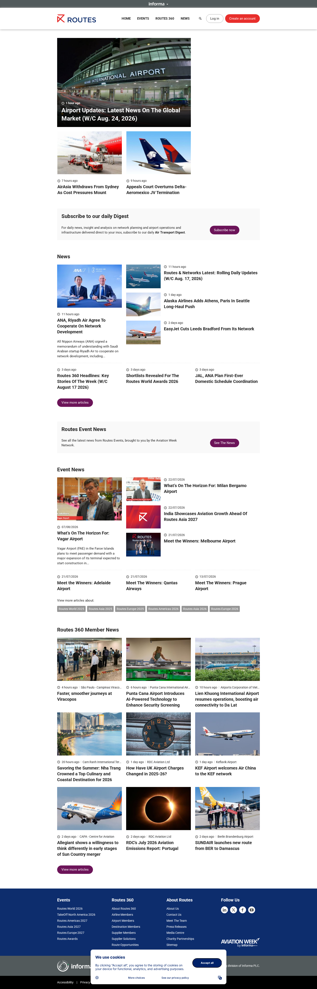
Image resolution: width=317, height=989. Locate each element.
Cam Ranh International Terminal (105, 762)
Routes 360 (164, 18)
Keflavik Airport (226, 762)
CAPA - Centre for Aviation (97, 836)
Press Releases (176, 926)
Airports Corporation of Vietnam (242, 687)
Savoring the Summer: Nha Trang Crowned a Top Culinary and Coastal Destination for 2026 (89, 773)
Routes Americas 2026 (163, 609)
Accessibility (65, 982)
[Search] (200, 18)
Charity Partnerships (180, 938)
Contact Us (173, 914)
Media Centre (175, 932)
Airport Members (123, 920)
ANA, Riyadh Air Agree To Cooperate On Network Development (81, 326)
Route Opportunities (125, 945)
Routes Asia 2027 (69, 926)
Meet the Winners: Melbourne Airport (199, 541)
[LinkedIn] (224, 909)
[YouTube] (251, 909)
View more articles (75, 402)
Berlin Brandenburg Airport (235, 836)
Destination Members (126, 926)
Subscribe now (224, 230)
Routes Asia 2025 (100, 609)
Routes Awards (67, 938)
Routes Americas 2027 (72, 920)
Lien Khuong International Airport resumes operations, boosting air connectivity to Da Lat (227, 699)
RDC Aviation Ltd (158, 762)
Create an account (242, 18)
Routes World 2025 (71, 609)
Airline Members (122, 914)
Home (126, 18)
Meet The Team (176, 920)
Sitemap (171, 945)
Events (143, 18)
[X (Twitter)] (233, 909)
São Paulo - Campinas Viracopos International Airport (116, 687)
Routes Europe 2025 (130, 609)
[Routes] (76, 18)
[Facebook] (242, 909)
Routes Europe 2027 (70, 932)
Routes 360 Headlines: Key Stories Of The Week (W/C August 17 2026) (83, 381)
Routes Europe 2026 (224, 609)
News (185, 18)
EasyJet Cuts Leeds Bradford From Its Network (209, 328)
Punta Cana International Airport (172, 687)
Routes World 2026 (70, 908)
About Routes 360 (124, 908)
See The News (224, 443)
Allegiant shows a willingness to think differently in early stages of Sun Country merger (87, 848)
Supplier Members (124, 932)
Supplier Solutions (124, 938)
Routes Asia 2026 (195, 609)
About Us (172, 908)
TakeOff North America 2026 (76, 914)
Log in (214, 18)
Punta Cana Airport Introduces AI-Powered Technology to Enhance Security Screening (155, 699)
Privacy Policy (89, 982)
